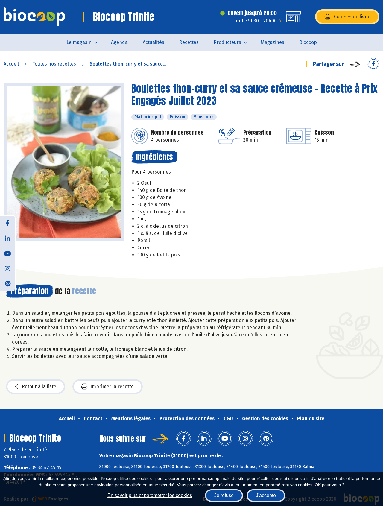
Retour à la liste (39, 386)
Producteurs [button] (227, 42)
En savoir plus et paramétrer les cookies (149, 495)
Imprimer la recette (112, 386)
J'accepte (266, 495)
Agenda (119, 42)
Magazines (272, 42)
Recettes (189, 42)
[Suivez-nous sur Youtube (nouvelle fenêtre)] (7, 253)
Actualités (153, 42)
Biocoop (308, 42)
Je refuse (224, 495)
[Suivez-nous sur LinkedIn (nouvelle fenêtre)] (7, 238)
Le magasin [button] (79, 42)
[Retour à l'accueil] (34, 16)
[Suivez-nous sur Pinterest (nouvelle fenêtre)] (7, 283)
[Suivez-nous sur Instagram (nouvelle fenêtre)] (7, 268)
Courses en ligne (352, 16)
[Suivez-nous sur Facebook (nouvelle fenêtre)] (7, 223)
